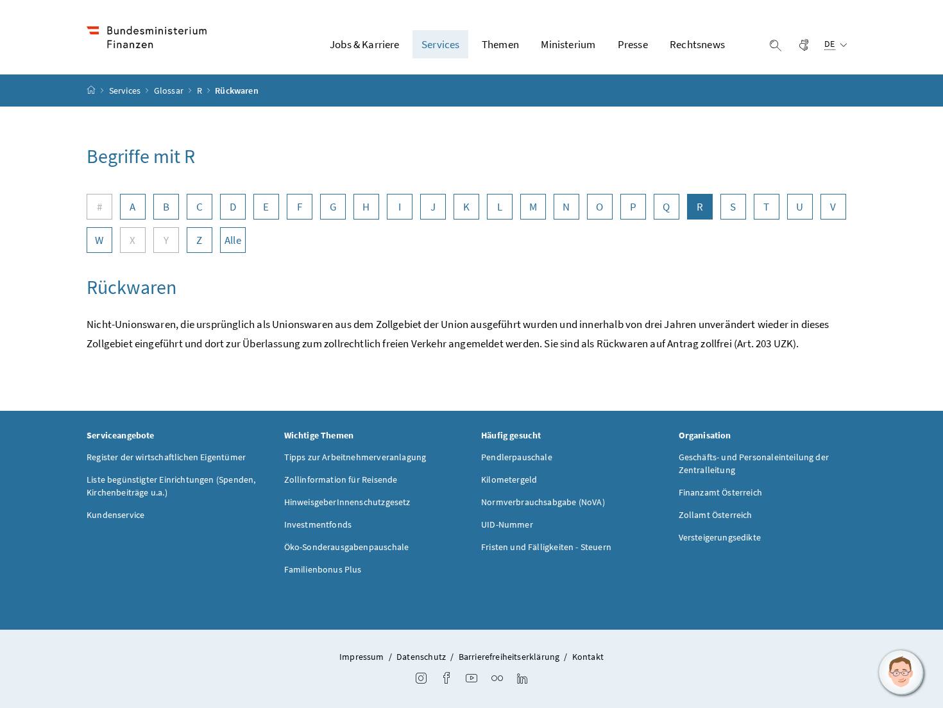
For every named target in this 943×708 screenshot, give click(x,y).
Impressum (361, 656)
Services (126, 90)
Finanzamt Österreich (721, 492)
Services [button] (440, 44)
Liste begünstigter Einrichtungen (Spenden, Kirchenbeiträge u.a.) (171, 486)
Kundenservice (115, 515)
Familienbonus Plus (323, 569)
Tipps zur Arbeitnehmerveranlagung (355, 457)
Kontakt (588, 656)
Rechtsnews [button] (697, 44)
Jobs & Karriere (365, 44)
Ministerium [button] (568, 44)
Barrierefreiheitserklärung (509, 656)
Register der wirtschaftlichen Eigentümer (166, 457)
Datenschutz (421, 656)
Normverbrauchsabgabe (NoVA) (543, 502)
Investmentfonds (318, 524)
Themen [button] (500, 44)
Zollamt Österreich (715, 515)
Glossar (169, 90)
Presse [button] (633, 44)
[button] (901, 672)
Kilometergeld (509, 479)
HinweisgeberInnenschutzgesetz (347, 502)
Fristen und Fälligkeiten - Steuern (546, 547)
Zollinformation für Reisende (341, 479)
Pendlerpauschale (516, 457)
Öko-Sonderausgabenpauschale (346, 547)
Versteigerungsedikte (720, 537)
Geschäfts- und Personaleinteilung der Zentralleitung (754, 463)
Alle (233, 240)
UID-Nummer (507, 524)
